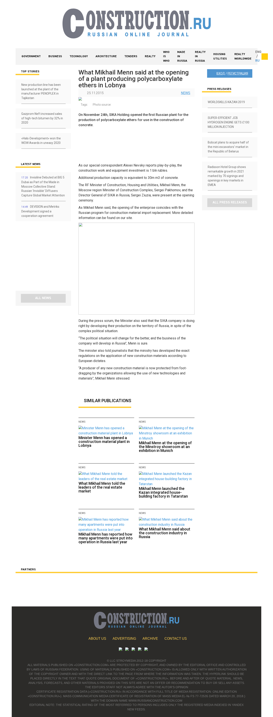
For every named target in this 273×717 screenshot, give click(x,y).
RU (257, 61)
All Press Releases (230, 202)
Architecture (106, 56)
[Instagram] (133, 650)
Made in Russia (182, 57)
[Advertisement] (41, 257)
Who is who (166, 57)
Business (55, 56)
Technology (79, 56)
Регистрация (238, 73)
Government (31, 56)
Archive (150, 638)
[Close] (264, 56)
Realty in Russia (200, 57)
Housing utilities (220, 56)
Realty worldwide (242, 56)
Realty (150, 56)
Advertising (124, 638)
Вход (220, 73)
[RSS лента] (139, 650)
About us (97, 638)
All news (43, 298)
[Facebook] (146, 650)
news (185, 93)
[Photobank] (120, 650)
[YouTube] (127, 650)
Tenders (130, 56)
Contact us (175, 638)
